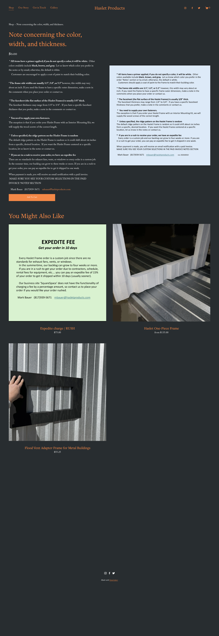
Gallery (54, 8)
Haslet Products (110, 8)
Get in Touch (39, 8)
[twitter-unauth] (199, 8)
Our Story (23, 8)
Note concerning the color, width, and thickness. (40, 25)
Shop (11, 8)
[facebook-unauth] (192, 8)
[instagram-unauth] (185, 8)
